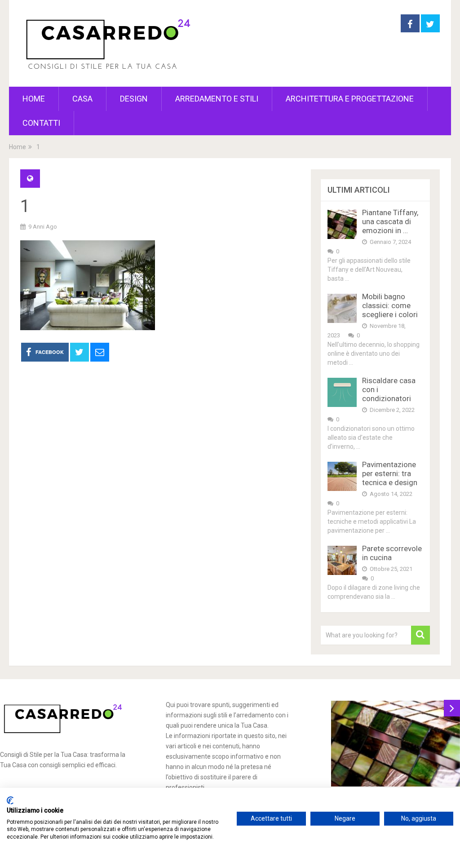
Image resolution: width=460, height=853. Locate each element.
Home (33, 98)
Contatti (41, 123)
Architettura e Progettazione (350, 98)
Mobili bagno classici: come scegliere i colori (390, 305)
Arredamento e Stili (216, 98)
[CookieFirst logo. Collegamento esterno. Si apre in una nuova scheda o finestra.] (10, 800)
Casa (82, 98)
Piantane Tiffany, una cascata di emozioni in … (390, 221)
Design (134, 98)
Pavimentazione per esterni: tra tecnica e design (389, 473)
